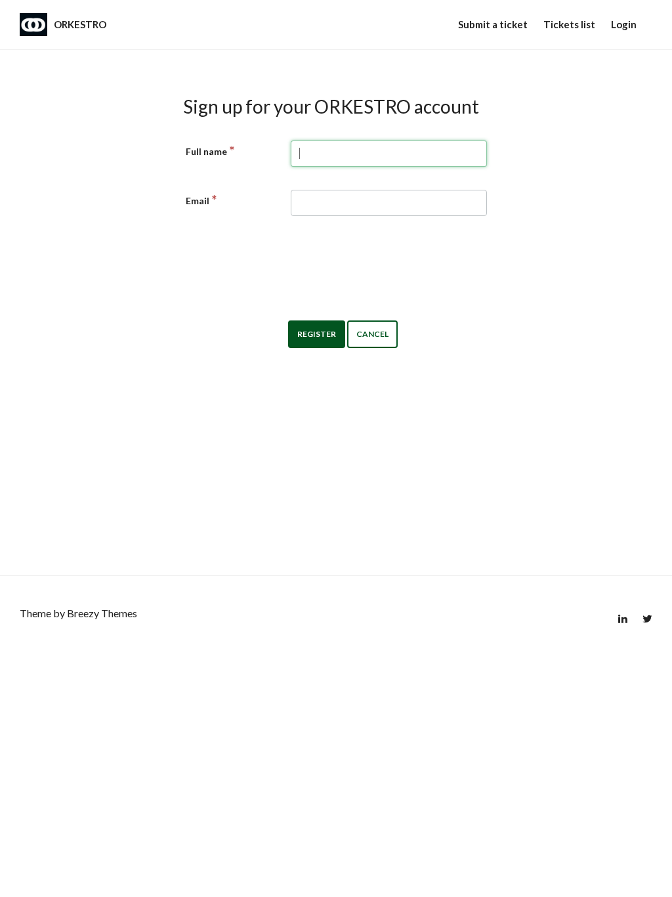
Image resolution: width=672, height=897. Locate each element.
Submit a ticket (493, 24)
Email (197, 200)
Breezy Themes (102, 613)
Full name (206, 151)
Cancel (372, 334)
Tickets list (569, 24)
